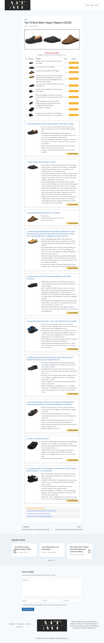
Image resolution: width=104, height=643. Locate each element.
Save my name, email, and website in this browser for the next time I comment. (45, 605)
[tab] (50, 560)
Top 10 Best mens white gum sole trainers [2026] (41, 511)
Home (87, 5)
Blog (92, 5)
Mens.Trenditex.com (77, 621)
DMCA (29, 624)
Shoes (26, 19)
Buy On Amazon (73, 62)
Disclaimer (12, 624)
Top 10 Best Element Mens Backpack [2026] (68, 528)
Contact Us (19, 627)
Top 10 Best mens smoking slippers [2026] (39, 516)
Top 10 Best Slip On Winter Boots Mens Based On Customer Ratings (79, 549)
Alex (27, 26)
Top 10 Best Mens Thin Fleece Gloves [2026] (35, 528)
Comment (25, 580)
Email (45, 600)
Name (24, 600)
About (97, 5)
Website (66, 600)
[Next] (89, 551)
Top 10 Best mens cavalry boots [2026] (38, 513)
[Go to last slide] (14, 551)
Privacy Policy (21, 624)
